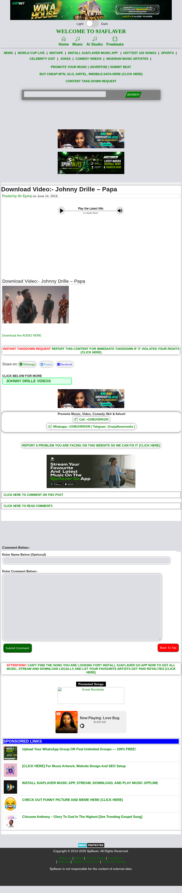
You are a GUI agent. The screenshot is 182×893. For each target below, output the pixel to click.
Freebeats (115, 44)
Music (77, 44)
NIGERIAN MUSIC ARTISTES (127, 58)
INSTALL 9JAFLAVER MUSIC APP (93, 53)
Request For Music (86, 861)
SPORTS (167, 53)
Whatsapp (28, 364)
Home (64, 44)
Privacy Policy (96, 858)
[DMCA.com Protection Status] (91, 847)
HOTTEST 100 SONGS (139, 53)
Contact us (115, 858)
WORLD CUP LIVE (31, 53)
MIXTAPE (56, 53)
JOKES (65, 58)
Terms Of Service (114, 861)
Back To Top (168, 647)
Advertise (64, 861)
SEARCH (133, 94)
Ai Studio (94, 44)
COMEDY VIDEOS (88, 58)
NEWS (8, 53)
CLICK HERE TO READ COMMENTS (28, 506)
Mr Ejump (25, 196)
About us (66, 858)
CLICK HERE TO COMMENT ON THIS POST (33, 495)
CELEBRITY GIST (42, 58)
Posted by (10, 196)
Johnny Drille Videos (28, 381)
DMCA (79, 858)
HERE (37, 335)
